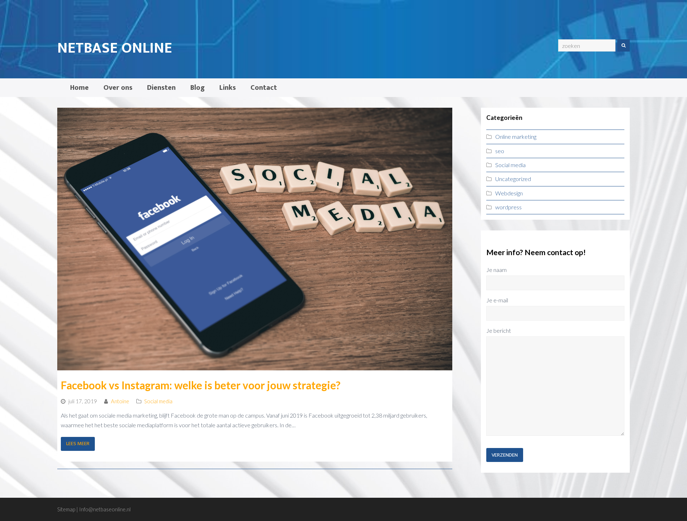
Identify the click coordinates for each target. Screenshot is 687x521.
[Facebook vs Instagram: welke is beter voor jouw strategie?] (254, 365)
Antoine (120, 401)
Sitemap (66, 509)
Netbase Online (114, 48)
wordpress (508, 207)
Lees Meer (77, 443)
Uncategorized (513, 178)
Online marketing (515, 136)
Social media (158, 401)
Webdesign (509, 193)
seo (499, 150)
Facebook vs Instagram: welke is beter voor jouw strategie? (200, 385)
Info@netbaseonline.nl (105, 509)
